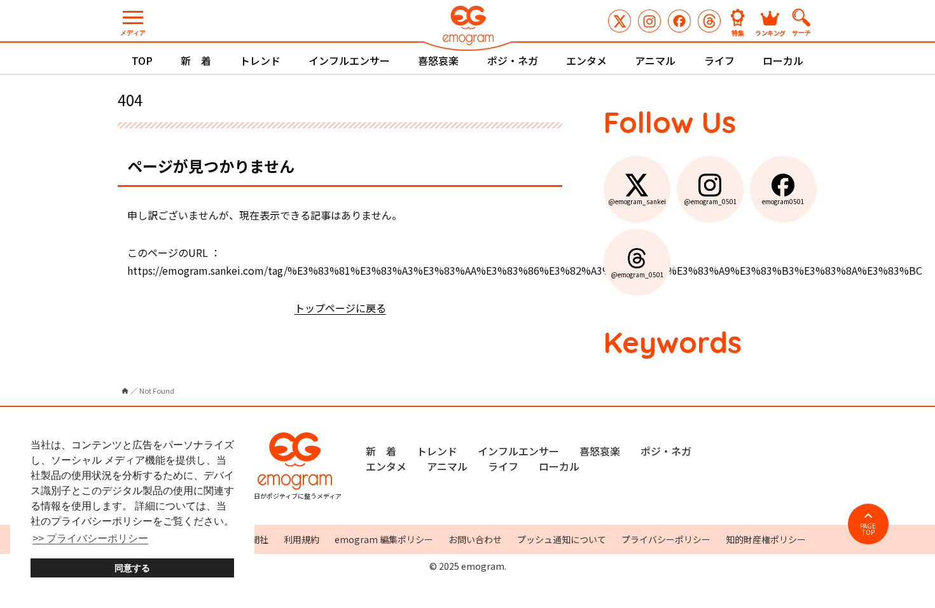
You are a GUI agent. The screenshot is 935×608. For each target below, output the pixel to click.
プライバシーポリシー (665, 539)
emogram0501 (679, 21)
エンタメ (586, 60)
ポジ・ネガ (512, 60)
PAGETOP (868, 529)
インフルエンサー (349, 60)
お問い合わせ (475, 539)
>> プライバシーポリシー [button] (90, 538)
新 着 (196, 60)
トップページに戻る (340, 307)
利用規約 (301, 539)
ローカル (783, 60)
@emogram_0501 (649, 21)
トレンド (260, 60)
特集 (737, 32)
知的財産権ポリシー (766, 539)
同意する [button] (132, 568)
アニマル (655, 60)
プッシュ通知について (561, 539)
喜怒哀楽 (438, 60)
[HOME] (124, 390)
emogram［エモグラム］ (467, 27)
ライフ (719, 60)
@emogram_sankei (619, 21)
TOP (142, 60)
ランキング (770, 32)
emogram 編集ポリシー (384, 539)
